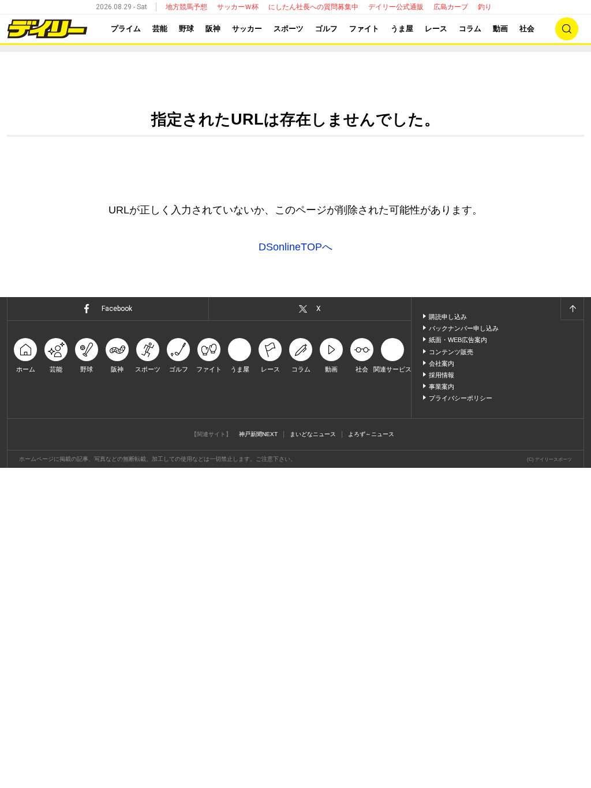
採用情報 (441, 375)
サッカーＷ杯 (238, 7)
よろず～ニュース (371, 434)
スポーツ (289, 28)
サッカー (247, 28)
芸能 (159, 28)
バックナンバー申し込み (464, 328)
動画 (500, 28)
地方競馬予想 (186, 7)
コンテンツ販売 (451, 351)
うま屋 (402, 28)
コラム (470, 28)
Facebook (117, 309)
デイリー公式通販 (396, 7)
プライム (126, 28)
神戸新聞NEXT (258, 434)
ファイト (364, 28)
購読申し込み (448, 316)
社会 (526, 28)
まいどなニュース (313, 434)
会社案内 (441, 363)
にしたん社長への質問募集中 (313, 7)
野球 (186, 28)
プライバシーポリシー (460, 398)
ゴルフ (326, 28)
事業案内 (441, 386)
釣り (485, 7)
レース (436, 28)
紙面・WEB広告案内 (458, 339)
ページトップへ (571, 308)
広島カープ (450, 7)
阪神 (212, 28)
